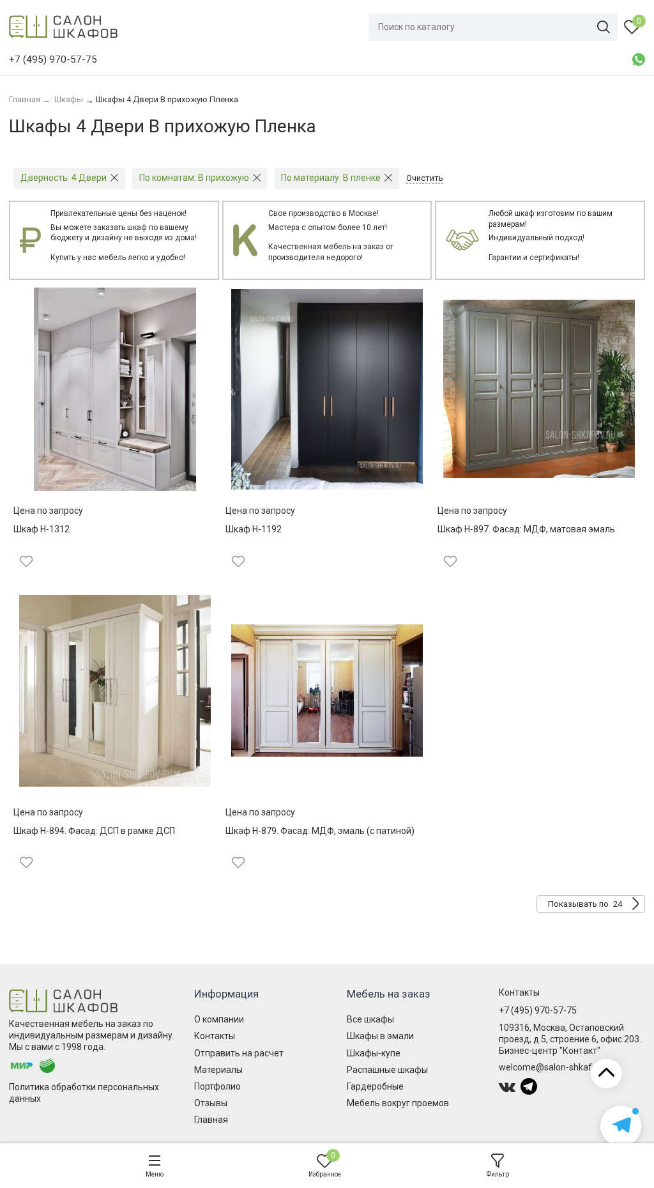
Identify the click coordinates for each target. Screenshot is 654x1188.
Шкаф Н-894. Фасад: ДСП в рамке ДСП (94, 831)
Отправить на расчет (239, 1053)
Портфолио (217, 1086)
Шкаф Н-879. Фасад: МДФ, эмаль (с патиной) (319, 831)
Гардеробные (375, 1086)
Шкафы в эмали (380, 1036)
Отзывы (210, 1103)
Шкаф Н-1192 (253, 529)
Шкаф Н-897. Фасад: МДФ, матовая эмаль (526, 529)
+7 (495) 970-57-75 (538, 1010)
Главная (211, 1120)
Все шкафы (370, 1019)
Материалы (218, 1070)
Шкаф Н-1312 (41, 529)
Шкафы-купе (373, 1053)
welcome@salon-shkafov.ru (555, 1067)
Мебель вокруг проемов (398, 1103)
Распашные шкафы (387, 1070)
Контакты (214, 1036)
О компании (219, 1019)
